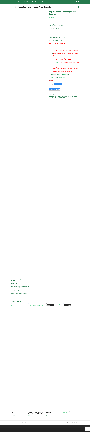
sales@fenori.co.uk (37, 1)
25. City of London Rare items (59, 97)
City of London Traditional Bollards (18, 422)
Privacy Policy (53, 429)
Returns (65, 74)
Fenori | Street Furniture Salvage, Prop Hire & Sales (32, 7)
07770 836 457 (27, 1)
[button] (78, 7)
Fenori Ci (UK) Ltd (18, 429)
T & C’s (48, 429)
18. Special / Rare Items (66, 96)
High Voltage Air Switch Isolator (71, 422)
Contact (77, 429)
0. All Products (57, 96)
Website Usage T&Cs (62, 429)
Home (44, 429)
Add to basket (58, 84)
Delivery (59, 74)
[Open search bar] (43, 1)
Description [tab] (14, 274)
